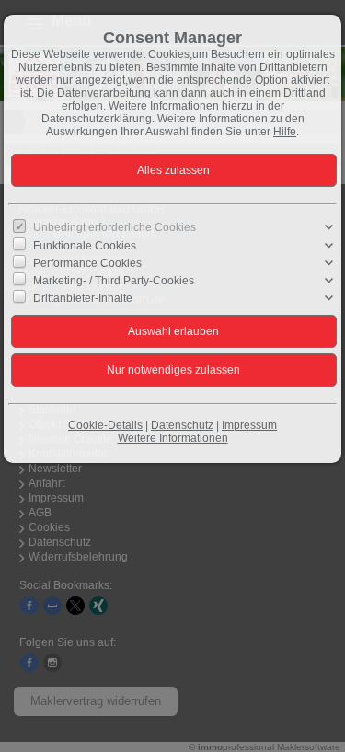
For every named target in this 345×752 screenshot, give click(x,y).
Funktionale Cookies (84, 244)
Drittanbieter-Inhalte (82, 298)
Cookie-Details (105, 425)
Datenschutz (182, 425)
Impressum (249, 425)
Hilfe (284, 131)
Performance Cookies (87, 262)
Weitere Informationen (173, 438)
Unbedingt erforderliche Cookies (114, 227)
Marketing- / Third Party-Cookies (113, 280)
